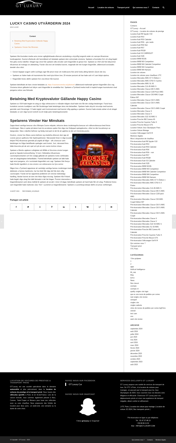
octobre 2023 (135, 359)
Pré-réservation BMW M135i (140, 166)
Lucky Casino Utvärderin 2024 (40, 23)
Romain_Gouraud (32, 191)
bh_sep (133, 272)
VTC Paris (134, 249)
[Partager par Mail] (111, 207)
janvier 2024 (134, 351)
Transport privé (136, 246)
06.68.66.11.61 (143, 423)
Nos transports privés (141, 409)
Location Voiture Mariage (139, 130)
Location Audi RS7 (137, 48)
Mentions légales (136, 136)
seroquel (133, 300)
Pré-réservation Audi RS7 (139, 155)
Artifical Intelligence (137, 269)
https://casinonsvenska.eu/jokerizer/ (61, 85)
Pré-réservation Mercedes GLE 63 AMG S (146, 224)
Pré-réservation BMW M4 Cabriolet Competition (148, 172)
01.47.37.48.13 (144, 420)
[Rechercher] (163, 7)
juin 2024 (133, 337)
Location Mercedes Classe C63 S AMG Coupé (147, 108)
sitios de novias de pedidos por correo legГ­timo (148, 308)
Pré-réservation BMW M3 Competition (144, 169)
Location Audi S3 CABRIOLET (141, 53)
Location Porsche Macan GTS (141, 125)
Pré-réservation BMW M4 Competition (144, 174)
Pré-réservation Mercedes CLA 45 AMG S (145, 188)
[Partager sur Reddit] (99, 207)
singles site (134, 302)
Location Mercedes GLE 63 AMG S (143, 117)
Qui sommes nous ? (137, 243)
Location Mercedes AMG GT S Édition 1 (145, 78)
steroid (132, 311)
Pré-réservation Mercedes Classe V (143, 221)
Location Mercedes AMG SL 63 (142, 83)
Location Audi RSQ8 (137, 50)
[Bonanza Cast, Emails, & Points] (2, 222)
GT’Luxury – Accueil (137, 28)
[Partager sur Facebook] (16, 207)
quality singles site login (139, 291)
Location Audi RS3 (137, 37)
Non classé (14, 27)
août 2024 (134, 331)
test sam (133, 314)
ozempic (133, 286)
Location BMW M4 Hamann (140, 70)
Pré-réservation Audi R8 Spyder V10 (143, 141)
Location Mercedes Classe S (141, 111)
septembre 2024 (136, 329)
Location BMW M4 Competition (142, 67)
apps (132, 267)
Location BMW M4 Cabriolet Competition (145, 64)
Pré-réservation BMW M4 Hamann (143, 177)
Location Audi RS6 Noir (139, 45)
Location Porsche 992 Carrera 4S (142, 119)
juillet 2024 (134, 334)
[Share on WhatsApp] (40, 207)
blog (131, 275)
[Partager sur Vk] (87, 207)
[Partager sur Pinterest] (52, 207)
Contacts (133, 26)
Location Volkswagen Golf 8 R (141, 133)
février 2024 (134, 348)
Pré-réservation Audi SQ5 (139, 163)
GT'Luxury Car (75, 384)
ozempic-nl (134, 289)
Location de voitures (137, 72)
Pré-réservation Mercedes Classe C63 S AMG (147, 205)
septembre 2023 (136, 362)
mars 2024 (134, 345)
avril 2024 (134, 342)
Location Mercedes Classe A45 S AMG (145, 89)
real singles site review (138, 297)
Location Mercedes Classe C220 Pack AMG (146, 92)
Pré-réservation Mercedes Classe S (143, 218)
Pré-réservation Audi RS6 (139, 150)
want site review (136, 319)
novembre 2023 (136, 356)
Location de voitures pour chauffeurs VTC (145, 75)
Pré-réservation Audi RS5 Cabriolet (143, 147)
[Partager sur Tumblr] (76, 207)
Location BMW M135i (138, 59)
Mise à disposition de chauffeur (142, 139)
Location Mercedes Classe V (141, 114)
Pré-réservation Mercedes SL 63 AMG (144, 227)
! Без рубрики (135, 258)
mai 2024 (133, 340)
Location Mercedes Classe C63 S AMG (145, 100)
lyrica (132, 278)
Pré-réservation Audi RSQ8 (140, 158)
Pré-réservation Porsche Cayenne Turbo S (146, 235)
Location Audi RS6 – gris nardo (141, 42)
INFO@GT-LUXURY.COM (145, 426)
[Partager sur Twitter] (28, 207)
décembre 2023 (136, 353)
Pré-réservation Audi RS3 (139, 144)
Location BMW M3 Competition (142, 62)
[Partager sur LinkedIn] (64, 207)
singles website (136, 305)
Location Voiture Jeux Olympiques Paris (145, 128)
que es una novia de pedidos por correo (145, 294)
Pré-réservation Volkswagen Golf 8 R (144, 240)
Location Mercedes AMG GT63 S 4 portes (146, 81)
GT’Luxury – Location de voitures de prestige (147, 31)
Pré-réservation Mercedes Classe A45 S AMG (147, 191)
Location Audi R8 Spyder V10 (141, 34)
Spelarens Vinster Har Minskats (26, 47)
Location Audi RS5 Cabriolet (140, 39)
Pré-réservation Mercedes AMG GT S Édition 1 (147, 180)
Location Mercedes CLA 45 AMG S (143, 86)
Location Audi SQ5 (137, 56)
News (132, 280)
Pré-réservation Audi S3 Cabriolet (142, 161)
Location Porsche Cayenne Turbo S (143, 122)
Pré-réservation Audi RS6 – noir (142, 152)
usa (131, 316)
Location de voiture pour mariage (142, 407)
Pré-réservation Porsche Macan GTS (144, 238)
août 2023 (134, 364)
